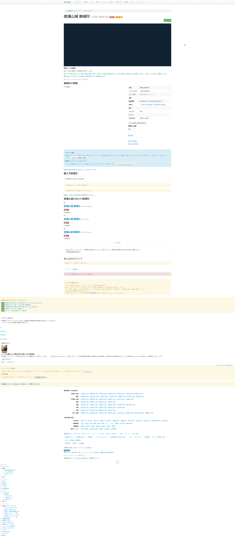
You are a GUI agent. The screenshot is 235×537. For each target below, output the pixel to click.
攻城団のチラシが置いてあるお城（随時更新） (17, 305)
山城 (82, 423)
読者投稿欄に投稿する (40, 377)
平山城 (86, 423)
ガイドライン (138, 437)
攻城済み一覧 (6, 520)
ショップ (4, 486)
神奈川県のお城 (94, 396)
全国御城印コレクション (74, 11)
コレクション (141, 2)
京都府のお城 (102, 405)
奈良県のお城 (120, 405)
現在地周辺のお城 (10, 470)
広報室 (74, 443)
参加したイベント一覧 (11, 517)
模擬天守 (102, 420)
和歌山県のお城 (130, 405)
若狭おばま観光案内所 (75, 195)
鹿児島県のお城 (139, 413)
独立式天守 (131, 420)
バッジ (92, 2)
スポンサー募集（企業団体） (73, 440)
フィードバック (87, 371)
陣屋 (102, 423)
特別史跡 (107, 429)
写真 (97, 2)
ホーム (4, 464)
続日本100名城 (93, 429)
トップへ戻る (117, 462)
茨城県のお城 (122, 396)
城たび (111, 2)
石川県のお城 (120, 399)
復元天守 (96, 420)
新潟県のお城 (102, 399)
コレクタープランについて (126, 164)
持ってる (167, 20)
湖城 (98, 423)
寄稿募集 (147, 437)
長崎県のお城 (102, 413)
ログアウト (5, 533)
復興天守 (109, 420)
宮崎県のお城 (129, 413)
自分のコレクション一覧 (12, 515)
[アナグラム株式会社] (70, 452)
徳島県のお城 (84, 410)
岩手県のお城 (102, 393)
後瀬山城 (130, 135)
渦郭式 (108, 426)
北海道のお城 (84, 393)
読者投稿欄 (5, 488)
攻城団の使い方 (80, 437)
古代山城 (121, 423)
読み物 (126, 2)
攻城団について (69, 437)
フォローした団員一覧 (8, 526)
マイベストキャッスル (11, 508)
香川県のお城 (93, 410)
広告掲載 (81, 443)
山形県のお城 (129, 393)
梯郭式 (93, 426)
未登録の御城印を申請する (73, 251)
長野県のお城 (93, 399)
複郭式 (103, 426)
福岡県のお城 (84, 413)
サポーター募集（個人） (159, 437)
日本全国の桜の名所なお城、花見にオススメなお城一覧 (19, 307)
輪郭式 (98, 426)
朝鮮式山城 (129, 423)
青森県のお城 (93, 393)
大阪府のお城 (84, 405)
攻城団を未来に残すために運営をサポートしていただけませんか (22, 303)
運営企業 (67, 443)
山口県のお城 (120, 407)
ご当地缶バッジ (9, 497)
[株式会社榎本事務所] (107, 452)
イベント (104, 2)
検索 (85, 2)
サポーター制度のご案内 (79, 158)
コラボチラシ (8, 496)
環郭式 (113, 426)
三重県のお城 (111, 402)
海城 (95, 423)
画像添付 (75, 269)
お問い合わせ (6, 531)
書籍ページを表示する (7, 362)
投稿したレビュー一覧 (11, 513)
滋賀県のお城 (111, 405)
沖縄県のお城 (149, 413)
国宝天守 (83, 420)
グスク (112, 423)
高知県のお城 (111, 410)
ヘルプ (130, 437)
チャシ (107, 423)
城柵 (116, 423)
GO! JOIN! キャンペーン (147, 94)
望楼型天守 (116, 420)
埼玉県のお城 (113, 396)
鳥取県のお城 (102, 407)
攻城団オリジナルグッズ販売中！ (13, 309)
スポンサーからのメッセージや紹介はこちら (75, 455)
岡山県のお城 (84, 407)
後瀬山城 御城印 (72, 206)
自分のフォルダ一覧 (8, 528)
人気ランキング (9, 474)
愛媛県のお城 (102, 410)
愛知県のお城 (84, 402)
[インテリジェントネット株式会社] (89, 452)
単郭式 (88, 426)
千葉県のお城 (104, 396)
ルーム (133, 2)
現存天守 (89, 420)
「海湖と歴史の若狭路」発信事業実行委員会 (153, 104)
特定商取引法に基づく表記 (118, 437)
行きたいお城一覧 (7, 522)
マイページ (5, 504)
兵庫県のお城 (93, 405)
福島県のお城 (138, 393)
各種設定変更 (6, 519)
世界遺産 (113, 429)
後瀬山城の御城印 (133, 144)
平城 (91, 423)
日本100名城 (84, 429)
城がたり (118, 2)
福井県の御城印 (132, 141)
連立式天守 (165, 420)
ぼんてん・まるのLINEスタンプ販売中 (14, 310)
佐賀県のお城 (93, 413)
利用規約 (93, 293)
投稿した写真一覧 (10, 509)
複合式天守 (139, 420)
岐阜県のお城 (102, 402)
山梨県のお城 (84, 399)
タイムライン (78, 2)
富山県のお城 (111, 399)
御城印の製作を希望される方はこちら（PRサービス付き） (81, 169)
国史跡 (101, 429)
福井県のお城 (129, 399)
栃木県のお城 (131, 396)
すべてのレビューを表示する (224, 365)
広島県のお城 (93, 407)
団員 (137, 433)
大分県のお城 (120, 413)
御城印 (6, 494)
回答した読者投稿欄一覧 (12, 511)
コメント (67, 269)
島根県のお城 (111, 407)
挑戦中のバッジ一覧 (8, 524)
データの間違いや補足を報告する (137, 123)
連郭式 (83, 426)
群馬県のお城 (140, 396)
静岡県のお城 (93, 402)
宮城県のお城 (111, 393)
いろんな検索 (8, 472)
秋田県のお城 (120, 393)
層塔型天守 (124, 420)
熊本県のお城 (111, 413)
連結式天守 (147, 420)
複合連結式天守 (155, 420)
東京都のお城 (84, 396)
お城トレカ (8, 499)
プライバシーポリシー (101, 437)
